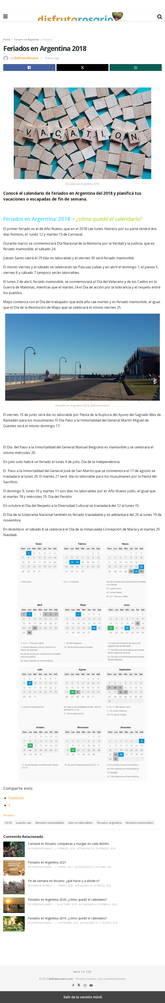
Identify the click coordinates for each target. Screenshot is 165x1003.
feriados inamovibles (139, 823)
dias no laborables (80, 823)
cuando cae (23, 823)
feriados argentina (109, 823)
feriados (47, 39)
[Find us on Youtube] (91, 985)
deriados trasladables (49, 823)
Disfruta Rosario (26, 58)
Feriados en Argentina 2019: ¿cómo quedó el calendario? (67, 918)
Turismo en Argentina (26, 39)
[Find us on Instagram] (85, 985)
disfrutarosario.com (61, 979)
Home (6, 39)
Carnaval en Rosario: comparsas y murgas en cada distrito (68, 844)
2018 (8, 823)
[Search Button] (159, 16)
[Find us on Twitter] (79, 985)
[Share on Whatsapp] (136, 67)
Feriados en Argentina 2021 (47, 862)
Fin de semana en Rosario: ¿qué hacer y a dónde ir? (63, 881)
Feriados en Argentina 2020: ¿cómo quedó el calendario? (67, 899)
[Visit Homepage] (82, 16)
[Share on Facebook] (29, 67)
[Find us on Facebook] (73, 985)
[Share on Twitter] (83, 67)
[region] (82, 5)
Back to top (82, 971)
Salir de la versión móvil (82, 997)
